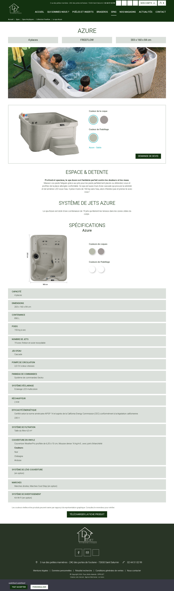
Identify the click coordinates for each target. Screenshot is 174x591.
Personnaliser (39, 587)
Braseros (102, 12)
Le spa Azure (57, 19)
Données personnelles (62, 570)
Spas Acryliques (28, 19)
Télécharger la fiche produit (87, 514)
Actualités (145, 12)
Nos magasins (128, 12)
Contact (161, 12)
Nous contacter (134, 570)
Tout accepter (19, 587)
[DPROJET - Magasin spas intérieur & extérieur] (15, 11)
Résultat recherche (83, 570)
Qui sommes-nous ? (58, 12)
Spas (113, 12)
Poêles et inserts (82, 12)
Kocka (95, 577)
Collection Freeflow (43, 19)
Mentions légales (40, 570)
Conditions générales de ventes (109, 570)
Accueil (39, 12)
